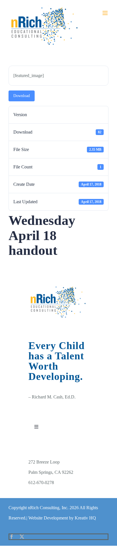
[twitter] (22, 536)
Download (21, 96)
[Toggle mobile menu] (105, 13)
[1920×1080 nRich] (58, 287)
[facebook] (11, 536)
